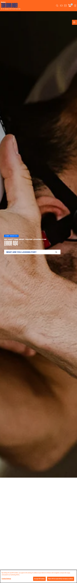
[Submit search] (56, 252)
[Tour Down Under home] (10, 5)
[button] (65, 6)
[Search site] (57, 5)
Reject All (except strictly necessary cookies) (60, 578)
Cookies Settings (76, 22)
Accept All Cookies (39, 578)
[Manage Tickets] (61, 6)
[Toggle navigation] (75, 6)
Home (7, 235)
